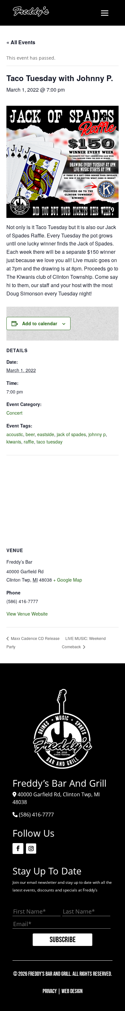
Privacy (50, 991)
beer (30, 434)
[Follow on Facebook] (18, 848)
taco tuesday (50, 441)
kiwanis (13, 441)
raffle (29, 441)
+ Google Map (67, 579)
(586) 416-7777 (36, 814)
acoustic (14, 434)
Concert (14, 413)
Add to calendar (39, 323)
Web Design (72, 991)
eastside (45, 434)
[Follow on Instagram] (31, 848)
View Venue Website (27, 613)
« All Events (20, 42)
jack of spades (71, 434)
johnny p (97, 434)
